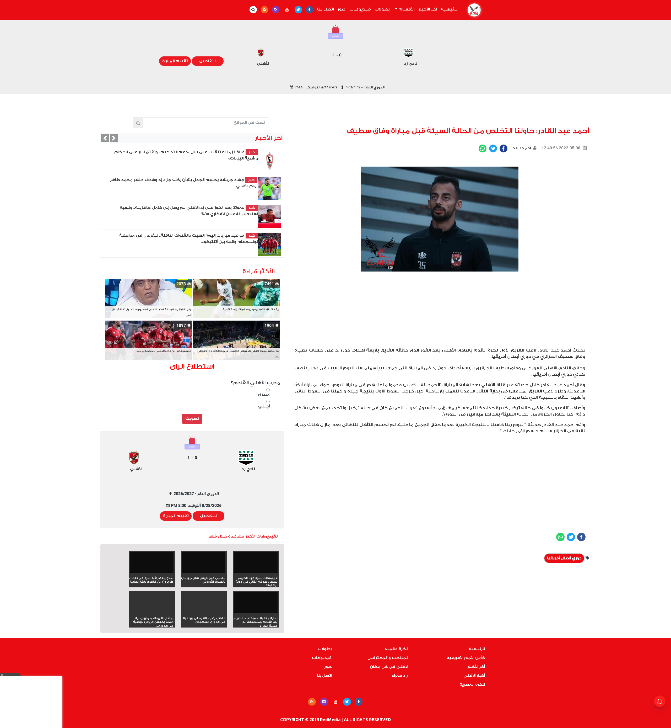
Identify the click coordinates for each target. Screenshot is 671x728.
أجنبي (264, 406)
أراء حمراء (400, 675)
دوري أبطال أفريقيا (564, 558)
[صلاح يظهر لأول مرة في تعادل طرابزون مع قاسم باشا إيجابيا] (152, 564)
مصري (264, 394)
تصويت (192, 418)
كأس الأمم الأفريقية (466, 658)
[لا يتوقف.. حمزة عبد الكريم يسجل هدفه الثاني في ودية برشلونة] (256, 564)
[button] (105, 138)
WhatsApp (482, 148)
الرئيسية (448, 9)
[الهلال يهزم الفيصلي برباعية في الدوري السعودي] (203, 612)
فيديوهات (360, 9)
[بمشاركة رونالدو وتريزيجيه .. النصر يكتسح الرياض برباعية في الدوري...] (152, 612)
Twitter (493, 148)
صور (341, 9)
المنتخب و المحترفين (387, 658)
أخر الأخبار (427, 9)
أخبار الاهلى (474, 675)
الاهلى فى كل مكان (389, 667)
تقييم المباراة (175, 61)
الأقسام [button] (405, 9)
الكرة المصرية (472, 684)
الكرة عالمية (396, 649)
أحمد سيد (521, 148)
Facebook (503, 148)
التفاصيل (207, 61)
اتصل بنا (325, 9)
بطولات (382, 9)
